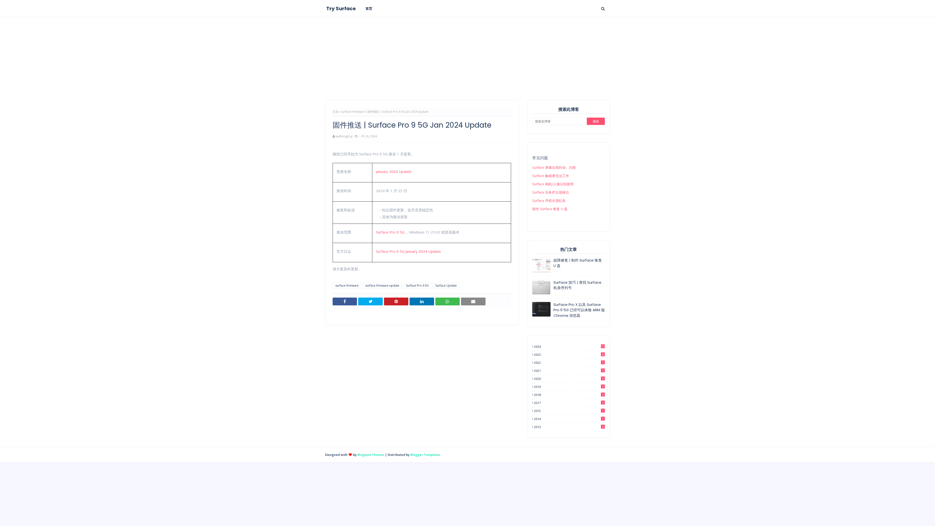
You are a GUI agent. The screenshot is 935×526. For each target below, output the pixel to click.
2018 (569, 395)
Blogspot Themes (370, 454)
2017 (569, 403)
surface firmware (353, 112)
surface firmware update (382, 285)
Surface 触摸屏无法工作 (550, 175)
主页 (335, 112)
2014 (569, 419)
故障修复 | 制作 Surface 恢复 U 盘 (577, 263)
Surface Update (446, 285)
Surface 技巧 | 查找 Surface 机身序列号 (577, 285)
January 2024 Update (393, 171)
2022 (569, 362)
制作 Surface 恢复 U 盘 (550, 209)
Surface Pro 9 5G (390, 232)
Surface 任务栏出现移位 (550, 192)
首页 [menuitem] (368, 8)
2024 (569, 346)
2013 (569, 427)
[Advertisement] (467, 54)
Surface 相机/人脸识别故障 (553, 184)
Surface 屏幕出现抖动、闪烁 (554, 167)
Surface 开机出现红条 (549, 200)
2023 (569, 354)
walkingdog (344, 136)
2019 (569, 387)
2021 (569, 370)
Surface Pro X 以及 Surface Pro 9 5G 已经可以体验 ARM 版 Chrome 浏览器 (579, 310)
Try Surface (341, 8)
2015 (569, 411)
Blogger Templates (425, 454)
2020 (569, 378)
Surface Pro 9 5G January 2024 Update (408, 251)
